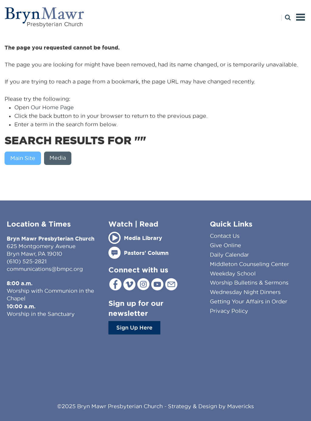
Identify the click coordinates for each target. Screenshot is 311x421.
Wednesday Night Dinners (245, 292)
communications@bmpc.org (45, 269)
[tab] (24, 158)
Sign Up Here (134, 327)
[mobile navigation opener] (300, 17)
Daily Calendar (229, 255)
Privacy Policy (229, 311)
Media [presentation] (58, 158)
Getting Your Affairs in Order (248, 301)
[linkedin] (171, 284)
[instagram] (143, 284)
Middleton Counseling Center (249, 264)
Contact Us (225, 236)
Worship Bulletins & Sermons (249, 283)
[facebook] (115, 284)
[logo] (44, 17)
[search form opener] (286, 18)
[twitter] (129, 284)
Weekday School (233, 273)
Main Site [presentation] (22, 158)
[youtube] (157, 284)
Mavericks (240, 406)
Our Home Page (52, 107)
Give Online (225, 245)
